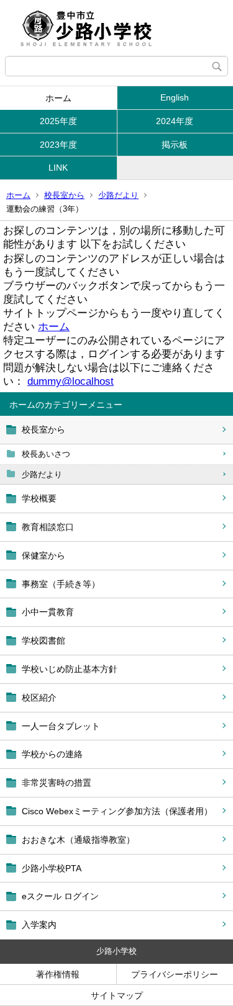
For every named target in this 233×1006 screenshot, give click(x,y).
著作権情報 (58, 974)
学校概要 (39, 498)
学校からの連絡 (52, 754)
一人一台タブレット (61, 726)
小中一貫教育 (48, 612)
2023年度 (58, 145)
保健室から (43, 555)
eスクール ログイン (60, 896)
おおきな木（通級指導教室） (78, 840)
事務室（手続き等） (61, 584)
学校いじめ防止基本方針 (69, 669)
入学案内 (39, 925)
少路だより (118, 195)
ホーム (58, 98)
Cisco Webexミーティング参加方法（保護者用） (117, 811)
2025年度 (58, 121)
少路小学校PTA (51, 868)
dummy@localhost (70, 381)
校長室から (64, 195)
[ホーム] (116, 28)
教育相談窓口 (48, 527)
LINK (58, 168)
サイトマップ (117, 995)
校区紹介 (39, 698)
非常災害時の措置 (56, 783)
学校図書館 (43, 640)
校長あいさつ (46, 454)
